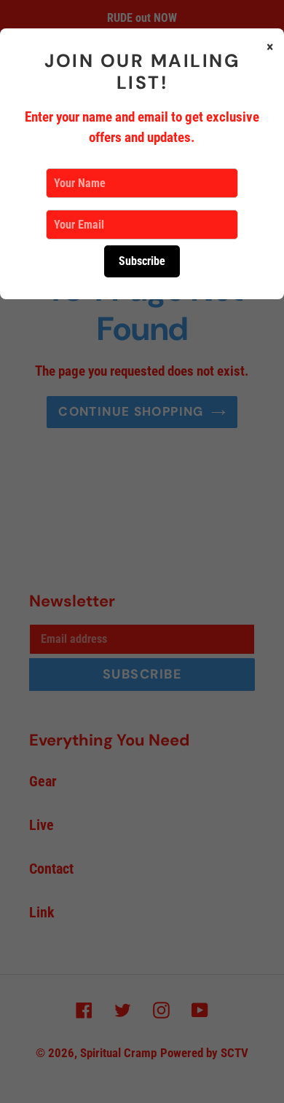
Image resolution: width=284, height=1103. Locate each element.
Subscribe (142, 261)
